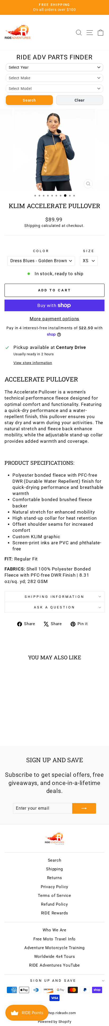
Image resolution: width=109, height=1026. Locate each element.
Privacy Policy (55, 886)
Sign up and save (53, 981)
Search (29, 100)
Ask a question (54, 607)
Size (88, 251)
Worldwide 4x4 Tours (54, 956)
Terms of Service (54, 895)
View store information (32, 363)
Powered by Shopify (54, 1022)
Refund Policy (54, 904)
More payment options (55, 318)
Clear (80, 100)
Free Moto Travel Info (54, 939)
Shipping (32, 225)
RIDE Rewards (54, 913)
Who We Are (54, 930)
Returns (54, 877)
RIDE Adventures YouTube (54, 965)
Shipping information (55, 597)
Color (41, 251)
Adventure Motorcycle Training (54, 947)
